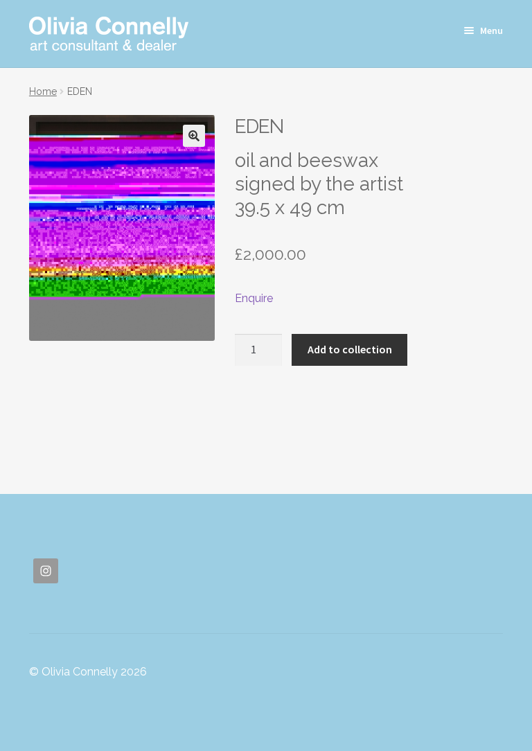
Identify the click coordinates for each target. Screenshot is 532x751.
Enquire (254, 298)
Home (43, 91)
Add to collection (350, 349)
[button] (194, 136)
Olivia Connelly (108, 34)
